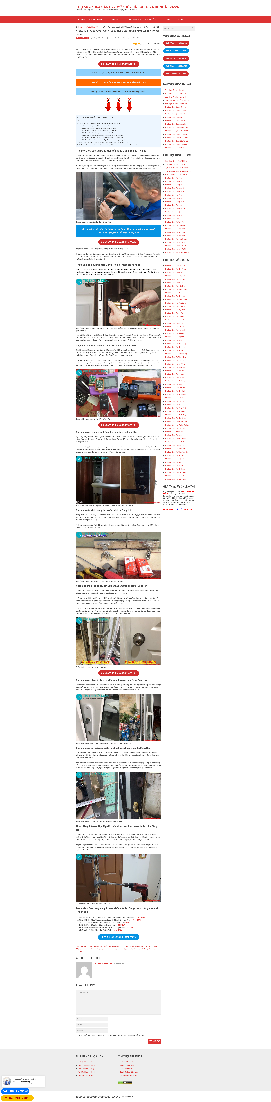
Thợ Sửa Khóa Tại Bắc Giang (175, 361)
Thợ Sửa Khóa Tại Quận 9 (174, 205)
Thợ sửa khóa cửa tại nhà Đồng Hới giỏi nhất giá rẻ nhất (98, 126)
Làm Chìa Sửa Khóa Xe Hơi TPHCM (178, 171)
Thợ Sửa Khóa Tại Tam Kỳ (174, 466)
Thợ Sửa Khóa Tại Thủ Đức (175, 229)
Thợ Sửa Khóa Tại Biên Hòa (175, 286)
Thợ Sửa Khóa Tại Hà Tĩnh (174, 350)
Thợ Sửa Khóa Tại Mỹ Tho (174, 371)
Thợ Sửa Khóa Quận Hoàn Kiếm (176, 144)
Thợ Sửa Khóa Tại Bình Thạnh (176, 239)
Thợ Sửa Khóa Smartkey (86, 1065)
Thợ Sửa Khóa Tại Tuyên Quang (176, 479)
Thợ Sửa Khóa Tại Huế (173, 293)
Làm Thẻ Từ (181, 19)
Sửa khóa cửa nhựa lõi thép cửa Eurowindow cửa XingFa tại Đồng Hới (103, 137)
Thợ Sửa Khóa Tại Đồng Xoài (175, 320)
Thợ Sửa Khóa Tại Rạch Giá (175, 442)
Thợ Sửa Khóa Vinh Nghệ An (175, 432)
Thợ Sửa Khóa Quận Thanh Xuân (176, 127)
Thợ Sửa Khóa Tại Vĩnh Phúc (175, 317)
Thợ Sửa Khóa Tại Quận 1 (174, 178)
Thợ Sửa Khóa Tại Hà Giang (175, 469)
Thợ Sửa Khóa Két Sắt (86, 1062)
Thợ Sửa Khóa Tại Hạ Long (175, 296)
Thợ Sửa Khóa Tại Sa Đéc (174, 323)
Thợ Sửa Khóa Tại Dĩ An (173, 435)
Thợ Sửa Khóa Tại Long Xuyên (176, 300)
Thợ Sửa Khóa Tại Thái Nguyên (176, 452)
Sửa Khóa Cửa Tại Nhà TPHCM (176, 168)
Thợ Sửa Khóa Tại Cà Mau (174, 374)
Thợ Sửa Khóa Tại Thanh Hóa (175, 357)
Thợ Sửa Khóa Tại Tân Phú (174, 222)
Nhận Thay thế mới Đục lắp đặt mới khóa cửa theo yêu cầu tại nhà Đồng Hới (105, 142)
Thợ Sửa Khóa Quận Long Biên (176, 124)
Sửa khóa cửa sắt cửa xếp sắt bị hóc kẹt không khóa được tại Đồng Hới (103, 140)
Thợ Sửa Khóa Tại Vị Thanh (175, 306)
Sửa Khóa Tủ (167, 19)
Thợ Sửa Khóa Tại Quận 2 (174, 181)
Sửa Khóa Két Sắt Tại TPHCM (176, 161)
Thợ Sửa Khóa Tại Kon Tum (175, 401)
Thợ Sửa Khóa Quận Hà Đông (175, 107)
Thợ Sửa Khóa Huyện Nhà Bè (175, 246)
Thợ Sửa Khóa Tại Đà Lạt (174, 283)
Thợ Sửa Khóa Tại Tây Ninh (175, 310)
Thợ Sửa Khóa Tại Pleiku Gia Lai (177, 425)
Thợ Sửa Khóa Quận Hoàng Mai (176, 134)
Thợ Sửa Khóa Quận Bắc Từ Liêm (177, 141)
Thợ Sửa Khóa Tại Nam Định (175, 418)
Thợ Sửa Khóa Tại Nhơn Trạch (176, 381)
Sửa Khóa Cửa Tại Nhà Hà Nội (176, 97)
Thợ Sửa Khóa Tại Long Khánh (176, 289)
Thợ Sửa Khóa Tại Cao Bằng (175, 472)
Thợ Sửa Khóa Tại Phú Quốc (175, 428)
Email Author (122, 963)
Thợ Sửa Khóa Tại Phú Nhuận (175, 236)
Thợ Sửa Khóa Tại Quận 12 (175, 215)
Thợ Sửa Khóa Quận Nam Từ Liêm (177, 138)
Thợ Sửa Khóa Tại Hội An (174, 462)
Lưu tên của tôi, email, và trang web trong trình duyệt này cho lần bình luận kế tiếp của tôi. (111, 1035)
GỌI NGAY (141, 917)
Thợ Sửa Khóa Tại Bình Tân (175, 225)
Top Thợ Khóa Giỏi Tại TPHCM (176, 175)
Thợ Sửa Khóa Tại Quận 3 (174, 185)
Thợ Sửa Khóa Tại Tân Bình (175, 232)
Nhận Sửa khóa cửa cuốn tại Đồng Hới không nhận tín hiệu (99, 128)
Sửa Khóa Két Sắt (132, 19)
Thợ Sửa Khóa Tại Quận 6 (174, 195)
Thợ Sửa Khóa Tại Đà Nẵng (175, 272)
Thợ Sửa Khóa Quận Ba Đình (175, 121)
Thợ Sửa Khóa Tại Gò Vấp (174, 219)
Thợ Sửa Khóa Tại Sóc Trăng (175, 445)
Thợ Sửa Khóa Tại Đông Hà (175, 340)
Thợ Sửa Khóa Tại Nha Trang (175, 344)
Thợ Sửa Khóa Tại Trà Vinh (174, 333)
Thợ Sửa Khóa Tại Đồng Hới (175, 384)
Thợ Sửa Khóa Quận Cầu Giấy (176, 111)
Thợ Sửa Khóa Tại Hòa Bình (175, 391)
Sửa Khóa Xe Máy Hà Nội (174, 90)
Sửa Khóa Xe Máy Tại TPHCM (176, 164)
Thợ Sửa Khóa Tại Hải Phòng (175, 269)
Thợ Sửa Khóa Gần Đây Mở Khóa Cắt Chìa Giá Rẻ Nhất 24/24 (127, 7)
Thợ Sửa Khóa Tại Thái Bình (175, 449)
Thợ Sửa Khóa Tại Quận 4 (174, 188)
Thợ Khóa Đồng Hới (132, 38)
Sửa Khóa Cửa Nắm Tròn (129, 1072)
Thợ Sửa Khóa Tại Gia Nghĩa (175, 388)
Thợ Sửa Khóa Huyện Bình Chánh (177, 253)
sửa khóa (83, 269)
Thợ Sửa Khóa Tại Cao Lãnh (175, 330)
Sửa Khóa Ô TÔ (151, 19)
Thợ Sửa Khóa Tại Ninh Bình (175, 411)
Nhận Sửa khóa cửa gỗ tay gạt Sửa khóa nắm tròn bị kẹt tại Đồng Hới (102, 135)
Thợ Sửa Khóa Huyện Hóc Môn (176, 249)
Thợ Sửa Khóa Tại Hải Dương (175, 347)
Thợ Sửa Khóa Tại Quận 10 (175, 208)
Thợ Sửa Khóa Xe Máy (86, 1069)
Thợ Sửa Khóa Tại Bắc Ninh (175, 279)
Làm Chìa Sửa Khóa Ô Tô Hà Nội (177, 100)
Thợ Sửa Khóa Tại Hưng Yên (175, 394)
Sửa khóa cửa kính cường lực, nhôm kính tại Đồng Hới (98, 133)
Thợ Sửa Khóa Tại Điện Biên (175, 337)
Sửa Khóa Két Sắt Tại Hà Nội (175, 94)
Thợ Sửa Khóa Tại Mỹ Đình (175, 148)
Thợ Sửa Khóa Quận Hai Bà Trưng (177, 131)
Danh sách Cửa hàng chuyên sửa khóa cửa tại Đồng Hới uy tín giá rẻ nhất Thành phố (108, 145)
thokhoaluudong (104, 963)
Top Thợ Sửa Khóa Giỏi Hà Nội (176, 104)
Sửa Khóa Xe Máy (95, 19)
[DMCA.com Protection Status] (125, 1083)
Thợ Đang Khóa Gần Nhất (129, 1075)
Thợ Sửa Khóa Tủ (126, 1069)
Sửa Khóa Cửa (114, 19)
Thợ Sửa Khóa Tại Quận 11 (175, 212)
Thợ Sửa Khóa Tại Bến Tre (174, 327)
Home (82, 19)
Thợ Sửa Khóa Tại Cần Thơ (175, 266)
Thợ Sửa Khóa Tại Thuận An (175, 367)
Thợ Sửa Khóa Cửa (82, 38)
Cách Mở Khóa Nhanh (85, 1075)
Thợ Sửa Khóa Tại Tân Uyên (175, 364)
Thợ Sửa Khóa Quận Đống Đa (175, 114)
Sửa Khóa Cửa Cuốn (127, 1065)
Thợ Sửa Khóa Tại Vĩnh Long (175, 303)
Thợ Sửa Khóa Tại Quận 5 (174, 192)
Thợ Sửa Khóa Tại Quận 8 (174, 202)
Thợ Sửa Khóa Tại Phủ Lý (174, 405)
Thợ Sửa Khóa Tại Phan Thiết (175, 408)
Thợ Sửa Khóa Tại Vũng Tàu (175, 276)
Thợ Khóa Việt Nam (115, 38)
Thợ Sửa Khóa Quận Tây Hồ (175, 117)
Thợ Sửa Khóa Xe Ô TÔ (86, 1072)
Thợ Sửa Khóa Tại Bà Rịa (174, 313)
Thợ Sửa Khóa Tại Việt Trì (174, 459)
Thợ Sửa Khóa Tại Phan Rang (175, 415)
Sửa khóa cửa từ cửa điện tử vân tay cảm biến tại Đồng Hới (99, 130)
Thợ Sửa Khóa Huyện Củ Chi (175, 242)
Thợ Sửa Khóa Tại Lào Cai (174, 398)
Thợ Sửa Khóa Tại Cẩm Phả (175, 378)
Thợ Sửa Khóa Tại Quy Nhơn (175, 439)
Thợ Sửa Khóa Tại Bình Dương (176, 354)
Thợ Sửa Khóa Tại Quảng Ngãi (176, 422)
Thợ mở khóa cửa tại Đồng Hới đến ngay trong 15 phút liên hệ (100, 123)
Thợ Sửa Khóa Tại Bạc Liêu (175, 476)
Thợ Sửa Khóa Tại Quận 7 (174, 198)
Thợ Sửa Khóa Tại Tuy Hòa (174, 455)
